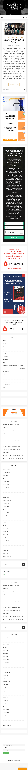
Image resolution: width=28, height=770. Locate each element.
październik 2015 (7, 556)
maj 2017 (5, 525)
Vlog (9, 37)
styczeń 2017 (6, 528)
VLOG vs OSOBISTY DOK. (14, 41)
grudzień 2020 (6, 494)
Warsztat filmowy (17, 37)
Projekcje (5, 374)
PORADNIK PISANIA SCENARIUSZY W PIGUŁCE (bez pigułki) (14, 367)
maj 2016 (5, 537)
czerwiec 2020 (6, 512)
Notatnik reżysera (14, 6)
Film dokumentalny (7, 350)
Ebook (4, 343)
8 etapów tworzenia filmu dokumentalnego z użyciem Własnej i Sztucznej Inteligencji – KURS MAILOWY (14, 440)
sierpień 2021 (6, 481)
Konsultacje (5, 356)
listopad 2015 (6, 553)
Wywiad (4, 387)
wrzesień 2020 (6, 503)
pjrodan (7, 89)
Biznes (4, 340)
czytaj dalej (14, 84)
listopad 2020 (6, 497)
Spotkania (5, 378)
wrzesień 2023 (6, 472)
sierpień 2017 (6, 522)
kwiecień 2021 (6, 487)
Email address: (6, 743)
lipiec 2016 (5, 534)
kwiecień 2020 (6, 516)
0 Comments (17, 45)
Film (6, 37)
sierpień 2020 (6, 506)
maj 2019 (5, 519)
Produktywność (6, 371)
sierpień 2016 (6, 531)
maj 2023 (5, 478)
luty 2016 (5, 547)
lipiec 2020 (5, 509)
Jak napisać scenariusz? (8, 353)
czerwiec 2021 (6, 484)
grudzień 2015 (6, 550)
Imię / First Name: (7, 747)
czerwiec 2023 (6, 475)
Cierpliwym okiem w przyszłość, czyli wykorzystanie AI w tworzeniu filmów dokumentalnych (11, 449)
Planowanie (5, 359)
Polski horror (6, 362)
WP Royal (18, 760)
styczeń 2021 (6, 491)
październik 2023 (7, 469)
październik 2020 (7, 500)
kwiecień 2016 (6, 540)
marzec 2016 (6, 544)
